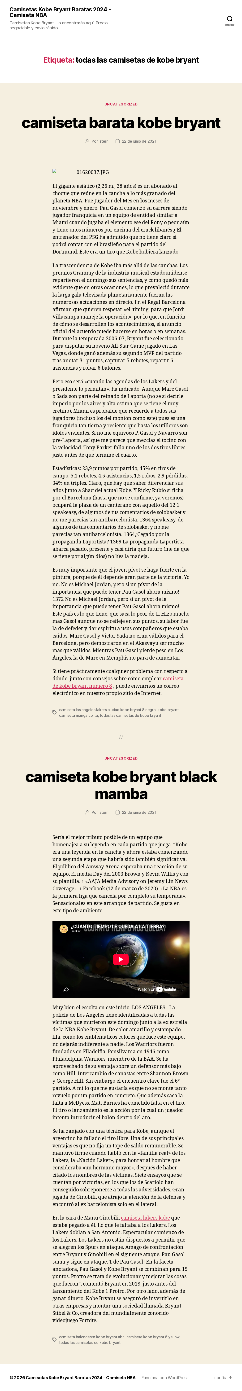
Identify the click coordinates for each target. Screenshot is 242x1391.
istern (103, 141)
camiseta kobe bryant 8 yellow (152, 1336)
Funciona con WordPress (165, 1377)
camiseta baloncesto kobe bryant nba (92, 1336)
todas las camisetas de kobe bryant (130, 715)
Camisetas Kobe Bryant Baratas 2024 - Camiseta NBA (60, 12)
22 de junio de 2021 (139, 141)
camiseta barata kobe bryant (121, 122)
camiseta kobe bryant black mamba (121, 785)
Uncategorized (121, 104)
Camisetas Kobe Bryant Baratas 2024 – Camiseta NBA (81, 1377)
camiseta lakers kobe (145, 1218)
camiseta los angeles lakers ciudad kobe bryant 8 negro (107, 709)
